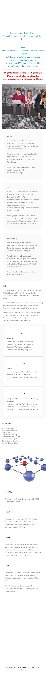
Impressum (23, 656)
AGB (23, 661)
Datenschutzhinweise (23, 658)
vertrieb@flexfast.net (26, 636)
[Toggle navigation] (23, 2)
